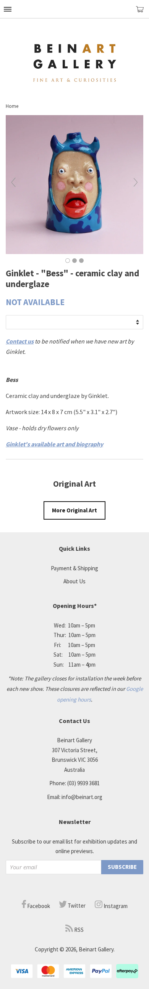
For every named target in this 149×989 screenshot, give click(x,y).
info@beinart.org (82, 797)
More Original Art (74, 510)
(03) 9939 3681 (83, 783)
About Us (74, 581)
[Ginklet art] (74, 252)
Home (12, 106)
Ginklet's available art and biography (54, 444)
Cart (142, 12)
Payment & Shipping (74, 568)
